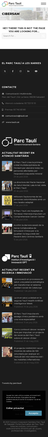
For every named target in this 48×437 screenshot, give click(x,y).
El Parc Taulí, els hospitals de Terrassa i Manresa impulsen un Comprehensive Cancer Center (30, 214)
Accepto (33, 413)
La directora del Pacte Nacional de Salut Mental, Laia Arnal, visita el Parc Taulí (30, 185)
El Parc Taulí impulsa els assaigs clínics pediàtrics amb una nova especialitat (29, 316)
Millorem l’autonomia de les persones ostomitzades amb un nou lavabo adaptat (30, 199)
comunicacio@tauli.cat (16, 116)
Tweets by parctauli (12, 383)
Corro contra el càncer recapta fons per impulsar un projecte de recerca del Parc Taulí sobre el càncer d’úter (29, 333)
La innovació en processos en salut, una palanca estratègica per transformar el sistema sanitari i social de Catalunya (29, 283)
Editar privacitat (15, 408)
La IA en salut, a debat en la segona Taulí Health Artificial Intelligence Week (28, 301)
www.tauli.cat (12, 122)
